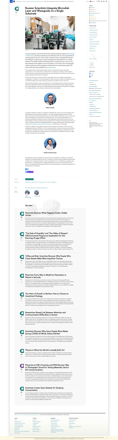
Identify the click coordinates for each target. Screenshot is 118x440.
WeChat (92, 73)
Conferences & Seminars (55, 426)
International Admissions (93, 80)
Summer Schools (36, 428)
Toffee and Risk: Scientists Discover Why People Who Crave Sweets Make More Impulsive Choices (48, 257)
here (58, 437)
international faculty (93, 32)
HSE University (17, 414)
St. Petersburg (53, 182)
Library (70, 424)
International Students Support (95, 90)
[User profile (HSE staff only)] (104, 1)
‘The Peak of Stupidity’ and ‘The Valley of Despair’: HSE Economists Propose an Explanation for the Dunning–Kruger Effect (46, 235)
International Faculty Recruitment (95, 112)
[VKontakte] (26, 169)
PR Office (91, 102)
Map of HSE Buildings (93, 86)
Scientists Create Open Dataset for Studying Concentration (44, 388)
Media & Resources (73, 418)
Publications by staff (72, 419)
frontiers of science (42, 182)
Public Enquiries (17, 432)
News (22, 414)
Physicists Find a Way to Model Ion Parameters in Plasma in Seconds (45, 276)
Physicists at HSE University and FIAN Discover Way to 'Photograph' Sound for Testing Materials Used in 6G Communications (47, 367)
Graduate (34, 424)
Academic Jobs (53, 428)
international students (93, 30)
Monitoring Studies (54, 424)
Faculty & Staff (17, 428)
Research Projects (54, 423)
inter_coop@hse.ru (92, 100)
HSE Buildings (17, 429)
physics (48, 182)
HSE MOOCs (92, 48)
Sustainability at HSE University (20, 423)
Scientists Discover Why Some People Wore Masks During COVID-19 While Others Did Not (46, 332)
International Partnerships (19, 426)
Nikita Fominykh (50, 107)
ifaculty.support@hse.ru (93, 110)
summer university (93, 37)
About (16, 418)
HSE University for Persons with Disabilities (22, 431)
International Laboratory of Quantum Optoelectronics (40, 124)
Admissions (35, 419)
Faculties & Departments (19, 424)
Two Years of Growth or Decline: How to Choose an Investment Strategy (46, 294)
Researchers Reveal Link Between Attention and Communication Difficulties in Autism (45, 313)
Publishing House (72, 423)
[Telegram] (27, 169)
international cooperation (94, 41)
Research (53, 418)
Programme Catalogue (37, 421)
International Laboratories (55, 419)
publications (28, 182)
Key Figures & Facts (18, 421)
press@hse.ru (91, 104)
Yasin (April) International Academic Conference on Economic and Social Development (57, 431)
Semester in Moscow (36, 429)
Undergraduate (35, 423)
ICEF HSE (91, 39)
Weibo (92, 74)
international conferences (94, 43)
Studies (34, 418)
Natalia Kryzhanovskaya (50, 152)
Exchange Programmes (37, 426)
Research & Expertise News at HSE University (31, 414)
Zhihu (92, 76)
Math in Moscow (93, 50)
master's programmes (94, 34)
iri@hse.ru (91, 114)
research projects (93, 46)
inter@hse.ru (91, 82)
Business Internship (36, 431)
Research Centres (54, 421)
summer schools (93, 27)
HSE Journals (71, 421)
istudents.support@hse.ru (93, 92)
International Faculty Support (94, 108)
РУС (97, 1)
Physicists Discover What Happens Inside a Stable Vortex (46, 214)
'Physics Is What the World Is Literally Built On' (45, 350)
